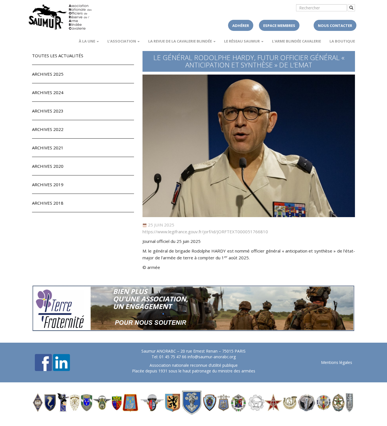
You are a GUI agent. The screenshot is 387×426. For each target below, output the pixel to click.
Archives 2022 (47, 129)
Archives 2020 (47, 166)
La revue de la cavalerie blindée (180, 41)
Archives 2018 (47, 203)
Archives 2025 (47, 74)
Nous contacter (335, 25)
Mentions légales (336, 362)
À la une (87, 41)
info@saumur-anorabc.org (212, 356)
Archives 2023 (47, 111)
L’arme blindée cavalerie (296, 41)
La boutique (342, 41)
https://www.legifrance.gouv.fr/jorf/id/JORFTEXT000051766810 (205, 231)
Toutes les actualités (57, 55)
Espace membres (279, 25)
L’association (122, 41)
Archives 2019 (47, 184)
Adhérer (240, 25)
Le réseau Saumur (242, 41)
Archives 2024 (47, 92)
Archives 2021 (47, 148)
